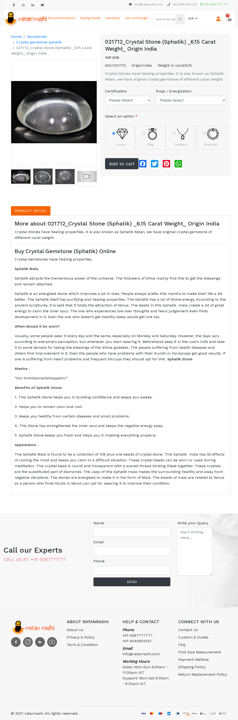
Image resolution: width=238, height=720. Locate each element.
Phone (99, 561)
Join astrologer (136, 18)
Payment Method (193, 659)
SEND (132, 582)
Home (16, 36)
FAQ (181, 644)
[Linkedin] (32, 5)
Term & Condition (82, 644)
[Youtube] (42, 5)
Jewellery (112, 18)
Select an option (121, 116)
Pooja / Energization (174, 91)
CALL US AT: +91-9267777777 (34, 559)
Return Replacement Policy (202, 674)
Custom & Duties (193, 637)
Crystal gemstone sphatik (39, 42)
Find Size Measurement (199, 652)
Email (98, 542)
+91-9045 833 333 (184, 4)
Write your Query (192, 523)
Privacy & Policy (81, 637)
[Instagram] (23, 5)
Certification (116, 91)
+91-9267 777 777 (216, 4)
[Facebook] (13, 5)
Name (98, 523)
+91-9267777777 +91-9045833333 (137, 635)
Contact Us (188, 630)
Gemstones (37, 36)
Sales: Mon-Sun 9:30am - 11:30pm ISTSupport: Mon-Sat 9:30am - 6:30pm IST (145, 672)
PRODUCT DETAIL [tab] (31, 211)
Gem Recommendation (58, 18)
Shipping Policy (191, 667)
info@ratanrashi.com (148, 4)
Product (28, 18)
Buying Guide (90, 18)
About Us (75, 630)
